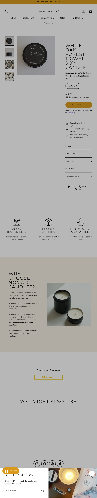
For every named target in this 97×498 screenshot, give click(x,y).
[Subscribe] (42, 491)
